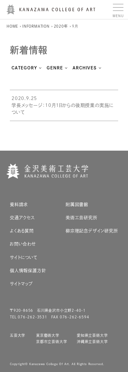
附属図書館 (77, 204)
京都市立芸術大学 (51, 341)
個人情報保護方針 (28, 270)
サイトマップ (21, 284)
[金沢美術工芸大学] (51, 11)
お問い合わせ (23, 244)
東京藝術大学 (47, 335)
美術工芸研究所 (81, 217)
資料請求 (19, 204)
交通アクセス (22, 217)
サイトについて (23, 257)
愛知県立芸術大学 (92, 335)
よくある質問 (22, 231)
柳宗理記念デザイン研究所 (92, 231)
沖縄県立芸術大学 (92, 341)
